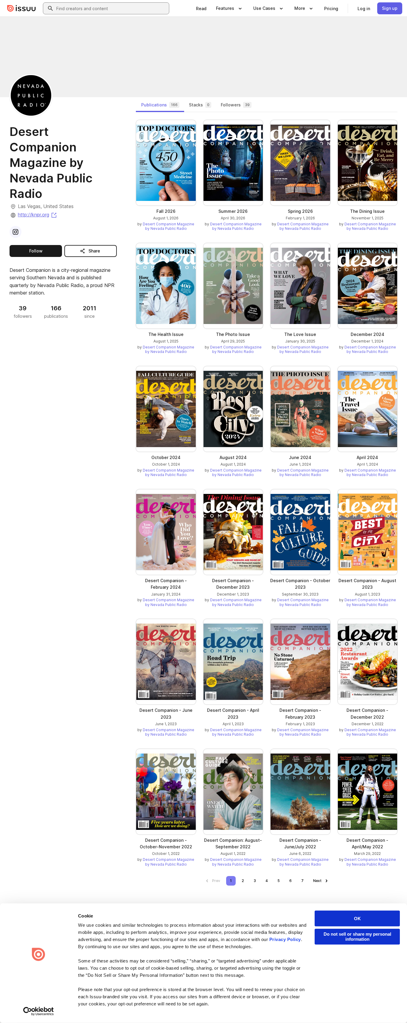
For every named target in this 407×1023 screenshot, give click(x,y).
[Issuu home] (21, 8)
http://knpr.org (38, 215)
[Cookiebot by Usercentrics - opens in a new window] (39, 1011)
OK (357, 918)
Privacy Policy (285, 939)
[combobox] (111, 8)
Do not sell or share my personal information (357, 936)
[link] (201, 8)
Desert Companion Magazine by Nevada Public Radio (168, 226)
